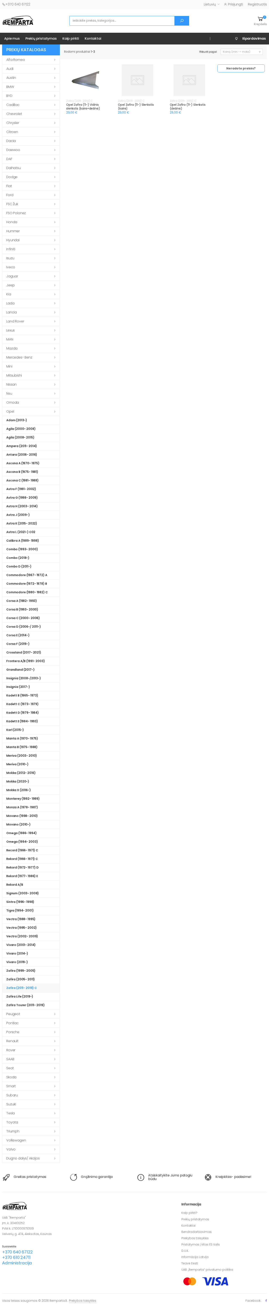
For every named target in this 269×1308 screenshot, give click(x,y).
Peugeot (13, 1014)
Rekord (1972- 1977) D (22, 867)
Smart (11, 1086)
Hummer (13, 231)
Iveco (10, 267)
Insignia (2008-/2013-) (23, 678)
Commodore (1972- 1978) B (26, 584)
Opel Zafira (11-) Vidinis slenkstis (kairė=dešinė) (83, 107)
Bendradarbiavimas (196, 1232)
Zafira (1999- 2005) (21, 971)
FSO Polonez (16, 213)
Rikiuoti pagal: (208, 51)
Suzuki (11, 1104)
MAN (9, 339)
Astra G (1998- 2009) (22, 498)
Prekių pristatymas (41, 38)
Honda (11, 222)
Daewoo (13, 149)
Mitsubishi (14, 375)
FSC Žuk (12, 204)
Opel (10, 411)
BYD (9, 95)
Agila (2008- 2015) (20, 437)
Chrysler (12, 122)
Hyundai (13, 240)
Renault (12, 1041)
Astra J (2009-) (18, 515)
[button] (260, 21)
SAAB (10, 1059)
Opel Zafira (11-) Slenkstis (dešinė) (188, 107)
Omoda (12, 402)
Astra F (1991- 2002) (21, 489)
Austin (11, 77)
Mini (9, 366)
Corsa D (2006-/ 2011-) (23, 627)
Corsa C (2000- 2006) (23, 618)
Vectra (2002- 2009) (22, 936)
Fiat (9, 186)
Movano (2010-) (18, 824)
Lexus (10, 330)
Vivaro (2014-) (17, 953)
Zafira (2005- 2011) (20, 979)
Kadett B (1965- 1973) (22, 695)
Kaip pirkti (70, 38)
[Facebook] (266, 1300)
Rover (10, 1050)
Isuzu (10, 258)
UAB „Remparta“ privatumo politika (207, 1270)
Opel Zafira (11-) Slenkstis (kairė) (136, 107)
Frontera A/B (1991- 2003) (25, 661)
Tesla (10, 1113)
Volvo (11, 1149)
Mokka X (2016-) (18, 790)
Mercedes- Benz (19, 357)
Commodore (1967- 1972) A (26, 575)
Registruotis (257, 4)
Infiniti (10, 249)
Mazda (11, 348)
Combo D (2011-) (19, 566)
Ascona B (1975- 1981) (22, 472)
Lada (10, 303)
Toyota (12, 1122)
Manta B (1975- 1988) (22, 747)
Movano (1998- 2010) (22, 816)
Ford (9, 195)
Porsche (12, 1032)
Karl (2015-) (15, 730)
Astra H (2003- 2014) (22, 506)
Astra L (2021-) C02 (20, 532)
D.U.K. (185, 1251)
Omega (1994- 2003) (22, 842)
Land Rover (15, 321)
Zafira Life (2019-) (19, 996)
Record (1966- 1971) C (22, 850)
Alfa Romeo (15, 59)
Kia (8, 294)
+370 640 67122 (17, 4)
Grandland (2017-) (20, 670)
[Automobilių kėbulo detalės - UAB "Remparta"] (18, 20)
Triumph (12, 1131)
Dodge (11, 177)
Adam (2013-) (16, 420)
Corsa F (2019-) (18, 644)
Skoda (11, 1077)
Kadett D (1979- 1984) (22, 713)
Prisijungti (235, 4)
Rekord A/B (14, 885)
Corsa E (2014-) (18, 635)
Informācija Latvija (194, 1257)
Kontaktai (93, 38)
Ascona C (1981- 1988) (22, 480)
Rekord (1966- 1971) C (22, 859)
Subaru (12, 1095)
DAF (9, 158)
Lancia (11, 312)
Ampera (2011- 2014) (21, 446)
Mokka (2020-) (17, 781)
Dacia (11, 140)
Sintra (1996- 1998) (20, 902)
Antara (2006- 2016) (21, 455)
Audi (9, 68)
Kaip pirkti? (189, 1213)
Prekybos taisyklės (195, 1238)
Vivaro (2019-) (17, 962)
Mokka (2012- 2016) (21, 773)
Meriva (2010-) (17, 764)
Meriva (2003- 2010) (21, 756)
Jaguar (12, 276)
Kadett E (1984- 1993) (22, 721)
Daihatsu (13, 168)
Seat (10, 1068)
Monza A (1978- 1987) (22, 807)
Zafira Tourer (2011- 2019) (25, 1005)
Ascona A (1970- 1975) (23, 463)
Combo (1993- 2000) (22, 549)
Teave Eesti (189, 1263)
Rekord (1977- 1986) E (22, 876)
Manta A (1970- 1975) (22, 738)
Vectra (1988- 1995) (21, 919)
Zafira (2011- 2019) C (21, 988)
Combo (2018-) (17, 558)
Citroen (12, 131)
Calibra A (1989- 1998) (22, 541)
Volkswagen (16, 1140)
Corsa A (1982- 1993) (21, 601)
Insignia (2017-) (18, 687)
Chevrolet (14, 113)
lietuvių (210, 4)
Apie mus (12, 38)
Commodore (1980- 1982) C (27, 592)
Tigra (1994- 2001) (20, 910)
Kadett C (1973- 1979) (22, 704)
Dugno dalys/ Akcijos (23, 1158)
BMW (10, 86)
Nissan (11, 384)
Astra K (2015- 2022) (21, 523)
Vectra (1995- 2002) (21, 928)
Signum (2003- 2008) (22, 893)
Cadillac (13, 104)
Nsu (9, 393)
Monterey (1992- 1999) (23, 799)
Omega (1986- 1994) (21, 833)
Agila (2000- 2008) (21, 429)
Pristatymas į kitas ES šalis (200, 1244)
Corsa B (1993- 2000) (22, 609)
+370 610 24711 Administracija (17, 1260)
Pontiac (12, 1023)
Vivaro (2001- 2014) (21, 945)
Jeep (10, 285)
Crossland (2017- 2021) (23, 652)
